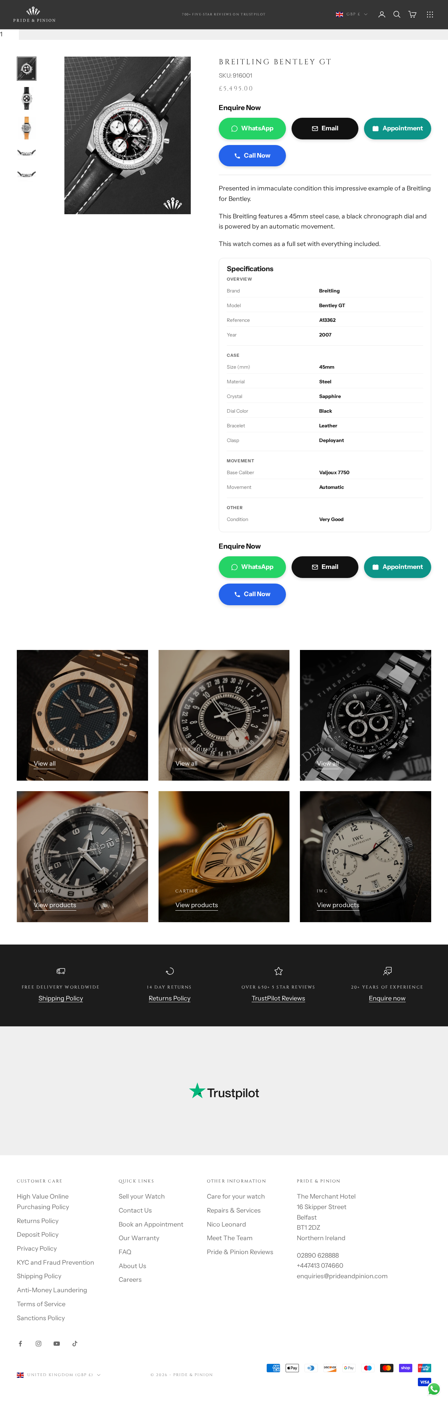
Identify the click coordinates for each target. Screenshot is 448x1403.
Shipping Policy (60, 998)
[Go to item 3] (26, 128)
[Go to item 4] (26, 154)
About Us (132, 1266)
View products (55, 905)
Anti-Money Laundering (52, 1290)
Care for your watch (236, 1196)
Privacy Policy (37, 1248)
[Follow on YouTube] (56, 1343)
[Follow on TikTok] (74, 1343)
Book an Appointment (151, 1224)
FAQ (125, 1252)
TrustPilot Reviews (278, 998)
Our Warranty (139, 1238)
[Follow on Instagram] (38, 1343)
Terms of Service (41, 1304)
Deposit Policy (37, 1234)
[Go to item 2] (26, 98)
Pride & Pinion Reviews (240, 1252)
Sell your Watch (142, 1196)
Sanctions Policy (41, 1318)
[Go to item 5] (26, 175)
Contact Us (135, 1210)
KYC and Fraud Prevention (55, 1262)
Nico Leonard (226, 1224)
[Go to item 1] (26, 69)
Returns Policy (169, 998)
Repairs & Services (234, 1210)
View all (45, 763)
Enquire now (387, 998)
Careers (130, 1279)
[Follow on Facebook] (20, 1343)
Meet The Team (230, 1238)
